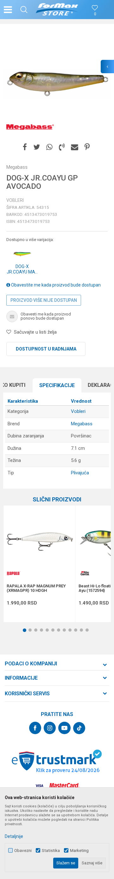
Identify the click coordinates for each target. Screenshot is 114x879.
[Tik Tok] (79, 728)
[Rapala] (13, 573)
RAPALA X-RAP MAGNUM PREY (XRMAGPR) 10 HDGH (36, 588)
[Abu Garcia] (85, 573)
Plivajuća (80, 473)
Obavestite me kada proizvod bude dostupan (55, 284)
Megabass (81, 424)
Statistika (51, 850)
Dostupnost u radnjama (46, 348)
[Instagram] (50, 728)
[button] (24, 9)
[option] (57, 84)
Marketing (79, 850)
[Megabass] (30, 127)
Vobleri (15, 200)
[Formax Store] (57, 9)
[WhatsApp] (49, 147)
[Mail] (74, 147)
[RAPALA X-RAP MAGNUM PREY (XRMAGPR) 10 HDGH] (39, 542)
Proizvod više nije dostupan (43, 300)
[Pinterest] (87, 147)
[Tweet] (36, 147)
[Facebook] (25, 147)
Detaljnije (14, 836)
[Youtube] (64, 728)
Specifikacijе (57, 385)
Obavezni (23, 850)
